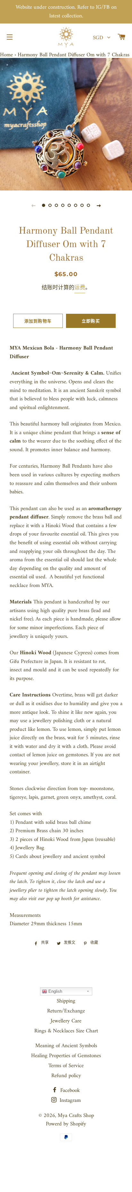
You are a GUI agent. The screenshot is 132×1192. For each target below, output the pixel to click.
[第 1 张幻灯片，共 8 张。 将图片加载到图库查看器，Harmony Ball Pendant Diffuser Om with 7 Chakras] (43, 205)
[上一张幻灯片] (33, 206)
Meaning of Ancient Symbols (66, 1046)
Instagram (69, 1100)
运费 (79, 288)
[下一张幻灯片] (99, 206)
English (54, 991)
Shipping (66, 1001)
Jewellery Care (66, 1021)
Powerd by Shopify (66, 1124)
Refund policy (66, 1076)
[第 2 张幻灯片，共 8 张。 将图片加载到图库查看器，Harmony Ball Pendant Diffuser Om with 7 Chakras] (50, 205)
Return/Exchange (66, 1011)
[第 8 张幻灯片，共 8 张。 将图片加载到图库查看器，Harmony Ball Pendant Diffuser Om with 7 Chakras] (88, 205)
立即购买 (91, 320)
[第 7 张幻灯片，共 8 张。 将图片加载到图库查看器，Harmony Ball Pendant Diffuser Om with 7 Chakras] (82, 205)
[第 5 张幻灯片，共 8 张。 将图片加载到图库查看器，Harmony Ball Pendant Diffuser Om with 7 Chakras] (69, 205)
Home (6, 55)
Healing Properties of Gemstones (66, 1056)
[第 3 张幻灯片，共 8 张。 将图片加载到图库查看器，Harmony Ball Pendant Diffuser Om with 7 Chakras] (56, 205)
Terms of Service (66, 1066)
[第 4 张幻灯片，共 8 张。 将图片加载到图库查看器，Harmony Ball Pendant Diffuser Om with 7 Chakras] (63, 205)
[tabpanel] (66, 124)
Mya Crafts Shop (76, 1116)
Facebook (69, 1090)
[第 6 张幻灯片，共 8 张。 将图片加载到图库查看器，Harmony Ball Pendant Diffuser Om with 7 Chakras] (75, 205)
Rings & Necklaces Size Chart (66, 1031)
